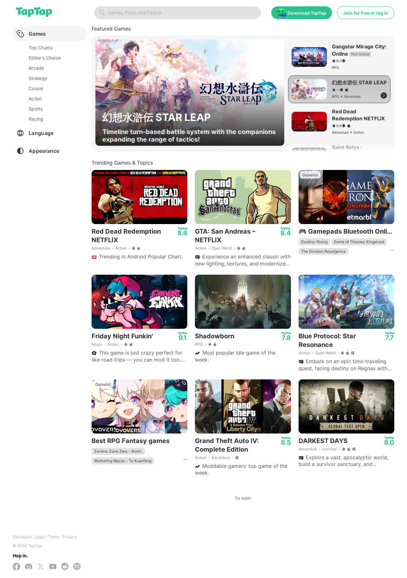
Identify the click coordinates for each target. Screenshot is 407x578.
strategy (38, 78)
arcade (36, 68)
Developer (22, 536)
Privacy (69, 536)
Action (121, 248)
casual (36, 88)
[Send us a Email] (77, 567)
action (35, 98)
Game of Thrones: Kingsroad (359, 241)
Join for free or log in (365, 13)
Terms (53, 536)
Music (97, 344)
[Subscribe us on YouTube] (53, 567)
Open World (221, 248)
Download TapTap (306, 13)
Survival (329, 449)
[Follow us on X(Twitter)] (41, 567)
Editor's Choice (45, 57)
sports (36, 108)
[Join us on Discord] (28, 567)
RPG (199, 344)
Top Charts (40, 47)
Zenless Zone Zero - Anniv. (118, 451)
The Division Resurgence (323, 251)
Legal (40, 536)
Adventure (101, 248)
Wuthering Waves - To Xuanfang (122, 460)
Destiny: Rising (314, 241)
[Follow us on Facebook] (16, 567)
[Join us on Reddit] (65, 567)
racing (36, 119)
